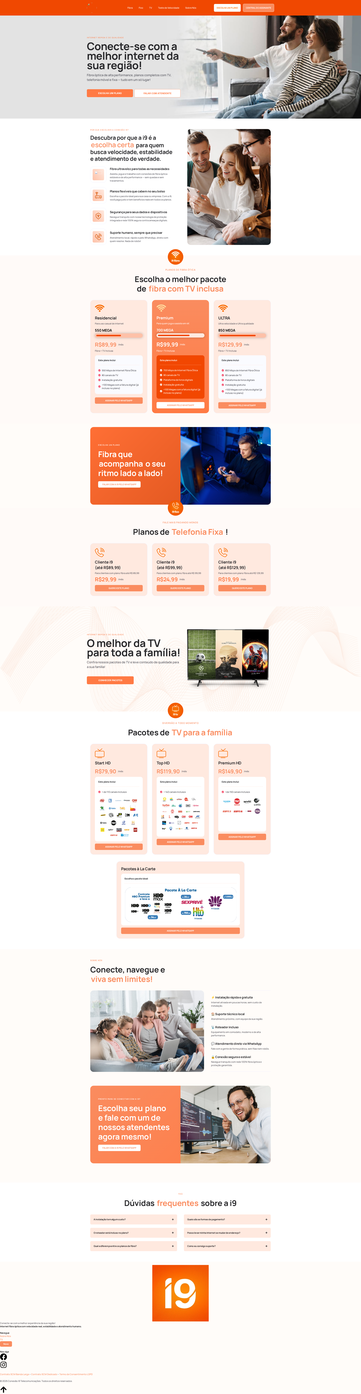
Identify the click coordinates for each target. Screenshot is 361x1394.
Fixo (141, 7)
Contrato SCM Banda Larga (14, 1374)
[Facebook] (3, 1356)
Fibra (130, 7)
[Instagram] (3, 1364)
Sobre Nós (190, 7)
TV (150, 7)
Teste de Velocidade (168, 7)
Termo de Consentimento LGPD (76, 1374)
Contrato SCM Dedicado (44, 1374)
